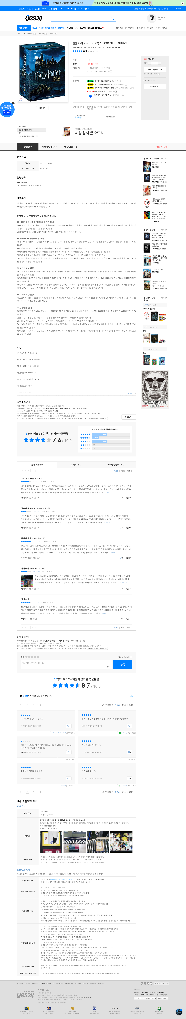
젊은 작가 (119, 28)
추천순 (122, 471)
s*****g (35, 482)
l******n (124, 733)
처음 (22, 470)
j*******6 (36, 602)
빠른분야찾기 (24, 28)
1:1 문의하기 (139, 998)
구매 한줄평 (108, 705)
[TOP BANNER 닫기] (183, 3)
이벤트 (47, 28)
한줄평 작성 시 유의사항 (131, 657)
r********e (36, 572)
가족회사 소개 (161, 983)
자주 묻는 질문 (150, 998)
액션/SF (41, 33)
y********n (36, 541)
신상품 (41, 28)
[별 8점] (35, 657)
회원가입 (141, 9)
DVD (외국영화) (149, 309)
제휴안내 (85, 983)
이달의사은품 (140, 28)
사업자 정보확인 (85, 997)
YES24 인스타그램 (151, 983)
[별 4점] (29, 657)
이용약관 (35, 983)
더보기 (163, 159)
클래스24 (90, 28)
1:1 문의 (69, 879)
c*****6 (63, 785)
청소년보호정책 (58, 983)
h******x (146, 327)
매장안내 (61, 28)
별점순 (129, 471)
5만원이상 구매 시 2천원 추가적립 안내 (111, 71)
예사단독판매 (129, 28)
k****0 (146, 305)
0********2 (62, 759)
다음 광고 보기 (168, 21)
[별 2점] (26, 657)
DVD (145, 331)
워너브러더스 (77, 47)
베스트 (35, 28)
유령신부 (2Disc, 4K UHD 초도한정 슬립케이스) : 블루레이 (159, 177)
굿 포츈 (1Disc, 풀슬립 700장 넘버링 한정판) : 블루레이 (159, 258)
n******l (124, 759)
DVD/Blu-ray (28, 33)
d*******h (36, 511)
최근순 (116, 471)
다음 (32, 470)
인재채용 (27, 983)
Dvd (144, 353)
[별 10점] (38, 657)
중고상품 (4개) (79, 117)
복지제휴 (93, 983)
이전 (25, 470)
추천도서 (157, 28)
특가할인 (150, 28)
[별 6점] (32, 657)
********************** (59, 733)
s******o (124, 785)
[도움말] (82, 68)
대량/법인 (165, 28)
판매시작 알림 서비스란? (158, 74)
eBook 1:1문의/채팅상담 (157, 995)
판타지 (52, 33)
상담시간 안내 (162, 998)
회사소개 (20, 983)
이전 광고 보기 (166, 21)
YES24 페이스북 (145, 983)
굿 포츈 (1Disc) (157, 269)
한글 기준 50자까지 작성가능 (33, 663)
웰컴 (19, 33)
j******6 (146, 349)
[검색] (112, 18)
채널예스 (70, 28)
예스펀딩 (82, 28)
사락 (76, 28)
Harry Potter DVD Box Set (111, 47)
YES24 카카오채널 (142, 983)
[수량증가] (159, 63)
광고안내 (78, 983)
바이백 (53, 28)
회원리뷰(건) (93, 51)
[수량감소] (149, 63)
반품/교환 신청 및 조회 (57, 879)
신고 (52, 482)
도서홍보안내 (69, 983)
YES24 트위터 (148, 983)
